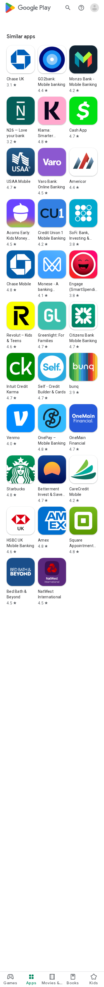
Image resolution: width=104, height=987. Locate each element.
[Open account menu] (94, 7)
